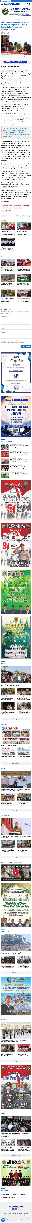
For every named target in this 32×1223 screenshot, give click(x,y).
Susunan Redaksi (7, 1213)
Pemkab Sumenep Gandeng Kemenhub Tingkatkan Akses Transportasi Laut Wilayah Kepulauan (7, 285)
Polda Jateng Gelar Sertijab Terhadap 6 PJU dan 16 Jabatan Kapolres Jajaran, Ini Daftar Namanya (14, 1041)
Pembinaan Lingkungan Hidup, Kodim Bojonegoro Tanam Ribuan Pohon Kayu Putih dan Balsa (7, 1054)
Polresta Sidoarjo (6, 1194)
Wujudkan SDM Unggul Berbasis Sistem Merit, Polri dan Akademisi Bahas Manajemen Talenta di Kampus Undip (23, 233)
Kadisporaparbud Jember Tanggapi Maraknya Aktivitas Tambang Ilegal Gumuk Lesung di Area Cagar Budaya (15, 952)
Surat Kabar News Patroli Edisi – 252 (23, 757)
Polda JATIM (15, 1194)
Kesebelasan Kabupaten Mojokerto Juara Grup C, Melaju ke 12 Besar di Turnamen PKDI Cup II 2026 (8, 803)
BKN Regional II (17, 205)
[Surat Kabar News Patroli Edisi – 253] (8, 751)
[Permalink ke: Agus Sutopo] (2, 32)
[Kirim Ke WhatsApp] (30, 216)
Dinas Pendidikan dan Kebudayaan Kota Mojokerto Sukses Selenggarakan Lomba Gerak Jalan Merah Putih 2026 (23, 269)
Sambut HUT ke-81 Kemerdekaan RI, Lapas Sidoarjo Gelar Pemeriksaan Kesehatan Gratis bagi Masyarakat (23, 850)
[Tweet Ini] (20, 216)
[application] (16, 872)
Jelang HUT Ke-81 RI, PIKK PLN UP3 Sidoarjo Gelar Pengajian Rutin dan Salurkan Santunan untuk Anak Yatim (7, 1149)
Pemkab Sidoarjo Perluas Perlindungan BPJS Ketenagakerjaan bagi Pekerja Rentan (16, 837)
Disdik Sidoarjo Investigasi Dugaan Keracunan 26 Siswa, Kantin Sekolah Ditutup (7, 850)
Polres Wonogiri (6, 1197)
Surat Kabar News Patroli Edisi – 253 (8, 757)
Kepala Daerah (26, 205)
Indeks (9, 1215)
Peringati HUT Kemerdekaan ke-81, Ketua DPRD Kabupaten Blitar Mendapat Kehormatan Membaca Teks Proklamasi (20, 467)
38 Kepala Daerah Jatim (7, 205)
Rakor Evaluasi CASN (6, 210)
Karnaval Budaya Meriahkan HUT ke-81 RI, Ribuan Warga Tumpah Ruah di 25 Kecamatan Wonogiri (20, 446)
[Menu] (2, 4)
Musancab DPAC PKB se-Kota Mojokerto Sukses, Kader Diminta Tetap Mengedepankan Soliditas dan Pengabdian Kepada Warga (20, 474)
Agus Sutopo (7, 32)
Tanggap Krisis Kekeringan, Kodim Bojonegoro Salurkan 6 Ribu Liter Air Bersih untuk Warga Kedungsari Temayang (23, 712)
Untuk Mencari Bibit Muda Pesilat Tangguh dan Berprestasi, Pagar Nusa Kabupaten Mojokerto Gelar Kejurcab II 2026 (23, 803)
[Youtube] (19, 1209)
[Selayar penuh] (29, 879)
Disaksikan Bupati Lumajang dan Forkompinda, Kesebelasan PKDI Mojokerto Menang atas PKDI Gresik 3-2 (15, 790)
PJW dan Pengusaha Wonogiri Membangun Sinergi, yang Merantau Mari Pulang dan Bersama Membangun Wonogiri (19, 460)
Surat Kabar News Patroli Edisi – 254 (9, 745)
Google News (16, 1217)
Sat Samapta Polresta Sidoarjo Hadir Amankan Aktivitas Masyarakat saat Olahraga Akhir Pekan (8, 269)
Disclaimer (4, 1215)
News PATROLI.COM (14, 1219)
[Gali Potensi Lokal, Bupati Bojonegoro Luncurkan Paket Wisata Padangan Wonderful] (8, 959)
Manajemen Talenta (17, 208)
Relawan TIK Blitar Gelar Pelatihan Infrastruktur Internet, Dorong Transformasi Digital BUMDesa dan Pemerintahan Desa (24, 1054)
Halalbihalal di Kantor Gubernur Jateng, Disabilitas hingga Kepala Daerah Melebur (8, 233)
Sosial (13, 1197)
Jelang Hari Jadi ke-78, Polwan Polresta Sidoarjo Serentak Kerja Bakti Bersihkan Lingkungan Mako (7, 300)
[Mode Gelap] (27, 4)
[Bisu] (26, 879)
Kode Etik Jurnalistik (16, 1215)
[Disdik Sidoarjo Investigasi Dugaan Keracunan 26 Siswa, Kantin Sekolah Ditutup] (8, 844)
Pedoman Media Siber (17, 1213)
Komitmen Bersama (6, 208)
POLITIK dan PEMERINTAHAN (8, 20)
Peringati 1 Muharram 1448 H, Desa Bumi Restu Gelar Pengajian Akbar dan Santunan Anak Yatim (23, 1149)
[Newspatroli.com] (12, 4)
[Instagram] (16, 1209)
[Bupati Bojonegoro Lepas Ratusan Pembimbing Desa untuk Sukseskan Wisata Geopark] (24, 959)
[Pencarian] (30, 4)
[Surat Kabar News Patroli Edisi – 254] (16, 735)
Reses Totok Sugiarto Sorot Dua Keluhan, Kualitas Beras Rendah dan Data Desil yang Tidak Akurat (23, 285)
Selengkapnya (15, 719)
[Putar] (3, 879)
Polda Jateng (23, 1194)
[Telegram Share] (26, 216)
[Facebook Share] (17, 216)
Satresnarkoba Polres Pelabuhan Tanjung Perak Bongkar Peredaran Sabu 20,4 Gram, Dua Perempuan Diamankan (19, 453)
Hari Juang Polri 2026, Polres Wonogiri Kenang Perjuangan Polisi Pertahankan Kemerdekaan (7, 712)
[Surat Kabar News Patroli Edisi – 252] (24, 751)
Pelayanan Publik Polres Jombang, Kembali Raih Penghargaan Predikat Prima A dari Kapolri (24, 698)
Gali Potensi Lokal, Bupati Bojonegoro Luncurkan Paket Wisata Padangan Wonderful (7, 966)
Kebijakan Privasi (26, 1215)
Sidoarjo (18, 20)
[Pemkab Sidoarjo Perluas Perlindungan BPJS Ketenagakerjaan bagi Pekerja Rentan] (16, 826)
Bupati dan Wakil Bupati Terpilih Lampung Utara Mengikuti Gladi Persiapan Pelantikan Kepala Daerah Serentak (8, 248)
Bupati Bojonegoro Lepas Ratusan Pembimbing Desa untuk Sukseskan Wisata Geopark (23, 966)
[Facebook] (13, 1209)
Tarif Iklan (26, 1213)
